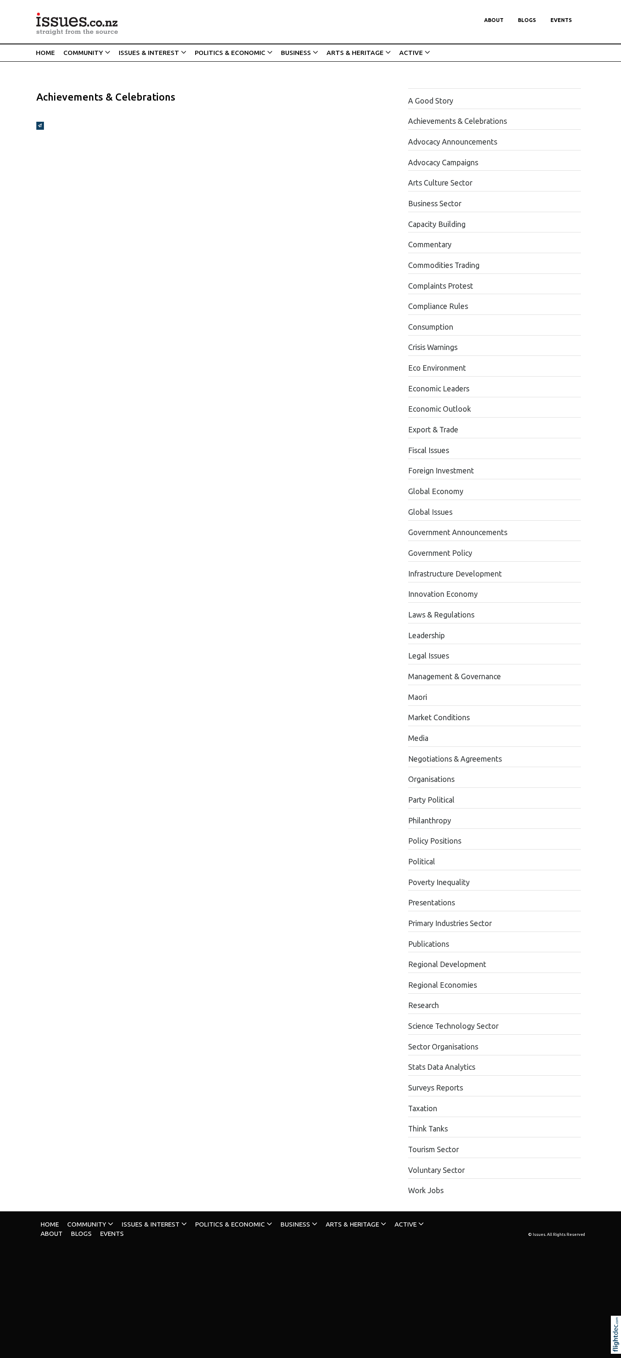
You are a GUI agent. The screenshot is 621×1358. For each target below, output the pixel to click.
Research (423, 1005)
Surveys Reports (435, 1088)
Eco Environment (437, 368)
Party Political (431, 800)
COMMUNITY (83, 52)
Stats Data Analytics (441, 1067)
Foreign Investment (441, 471)
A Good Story (430, 101)
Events (561, 20)
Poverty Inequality (439, 882)
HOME (45, 52)
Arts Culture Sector (440, 183)
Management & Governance (454, 676)
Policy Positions (434, 841)
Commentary (430, 244)
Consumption (430, 327)
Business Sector (434, 203)
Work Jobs (426, 1190)
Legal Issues (428, 656)
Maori (417, 697)
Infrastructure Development (455, 574)
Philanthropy (429, 821)
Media (418, 738)
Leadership (426, 635)
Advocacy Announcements (452, 142)
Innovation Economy (443, 594)
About (494, 20)
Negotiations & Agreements (455, 759)
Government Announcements (457, 532)
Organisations (431, 779)
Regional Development (447, 964)
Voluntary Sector (436, 1170)
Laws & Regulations (441, 615)
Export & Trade (433, 430)
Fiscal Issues (428, 450)
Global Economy (435, 491)
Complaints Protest (440, 286)
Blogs (527, 20)
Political (421, 862)
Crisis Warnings (433, 347)
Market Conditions (439, 717)
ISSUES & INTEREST (149, 52)
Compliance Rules (438, 306)
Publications (428, 944)
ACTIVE (411, 52)
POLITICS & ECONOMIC (230, 52)
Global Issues (430, 512)
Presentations (431, 903)
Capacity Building (437, 224)
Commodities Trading (443, 265)
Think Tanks (428, 1129)
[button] (618, 1346)
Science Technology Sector (453, 1026)
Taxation (422, 1108)
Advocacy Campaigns (443, 162)
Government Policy (440, 553)
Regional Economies (442, 985)
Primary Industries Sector (450, 923)
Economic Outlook (439, 409)
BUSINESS (296, 52)
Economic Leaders (438, 389)
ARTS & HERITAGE (355, 52)
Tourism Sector (433, 1149)
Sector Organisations (443, 1047)
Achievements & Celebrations (457, 121)
